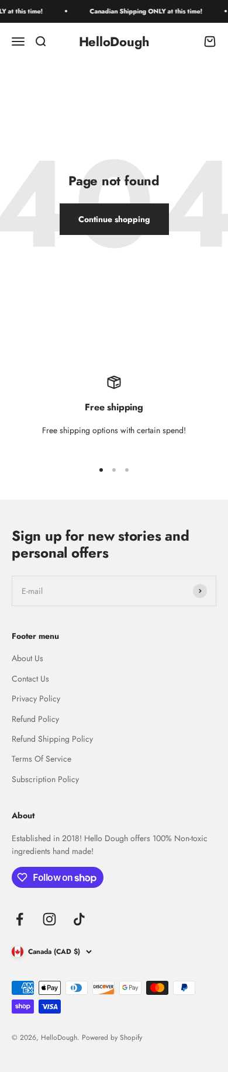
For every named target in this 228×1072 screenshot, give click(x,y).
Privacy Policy (36, 698)
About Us (27, 658)
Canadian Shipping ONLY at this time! (142, 11)
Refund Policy (35, 719)
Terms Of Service (41, 759)
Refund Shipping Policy (52, 739)
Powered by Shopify (112, 1037)
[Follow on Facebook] (19, 919)
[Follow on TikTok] (79, 919)
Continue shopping (114, 219)
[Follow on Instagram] (49, 919)
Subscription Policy (45, 779)
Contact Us (30, 678)
